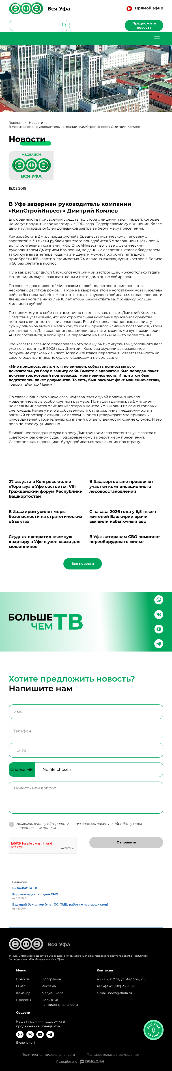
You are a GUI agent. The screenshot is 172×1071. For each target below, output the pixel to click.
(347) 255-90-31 (125, 986)
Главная (15, 123)
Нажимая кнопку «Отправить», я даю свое (79, 826)
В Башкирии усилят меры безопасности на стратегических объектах (45, 516)
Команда (23, 993)
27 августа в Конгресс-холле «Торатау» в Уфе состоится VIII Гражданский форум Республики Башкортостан (46, 489)
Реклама (49, 986)
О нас (20, 986)
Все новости (82, 563)
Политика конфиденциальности (60, 1002)
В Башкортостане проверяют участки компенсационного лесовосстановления (121, 486)
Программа (51, 979)
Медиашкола (52, 993)
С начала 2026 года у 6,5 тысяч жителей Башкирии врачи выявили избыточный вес (122, 516)
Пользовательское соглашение (113, 1055)
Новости (36, 123)
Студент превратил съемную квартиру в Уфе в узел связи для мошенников (44, 541)
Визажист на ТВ (24, 888)
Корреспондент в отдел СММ (35, 894)
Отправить (126, 842)
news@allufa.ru (120, 993)
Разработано (68, 1062)
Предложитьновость (144, 25)
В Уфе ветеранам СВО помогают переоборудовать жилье (124, 539)
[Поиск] (63, 24)
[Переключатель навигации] (157, 38)
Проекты (23, 1000)
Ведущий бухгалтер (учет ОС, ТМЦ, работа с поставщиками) (60, 904)
